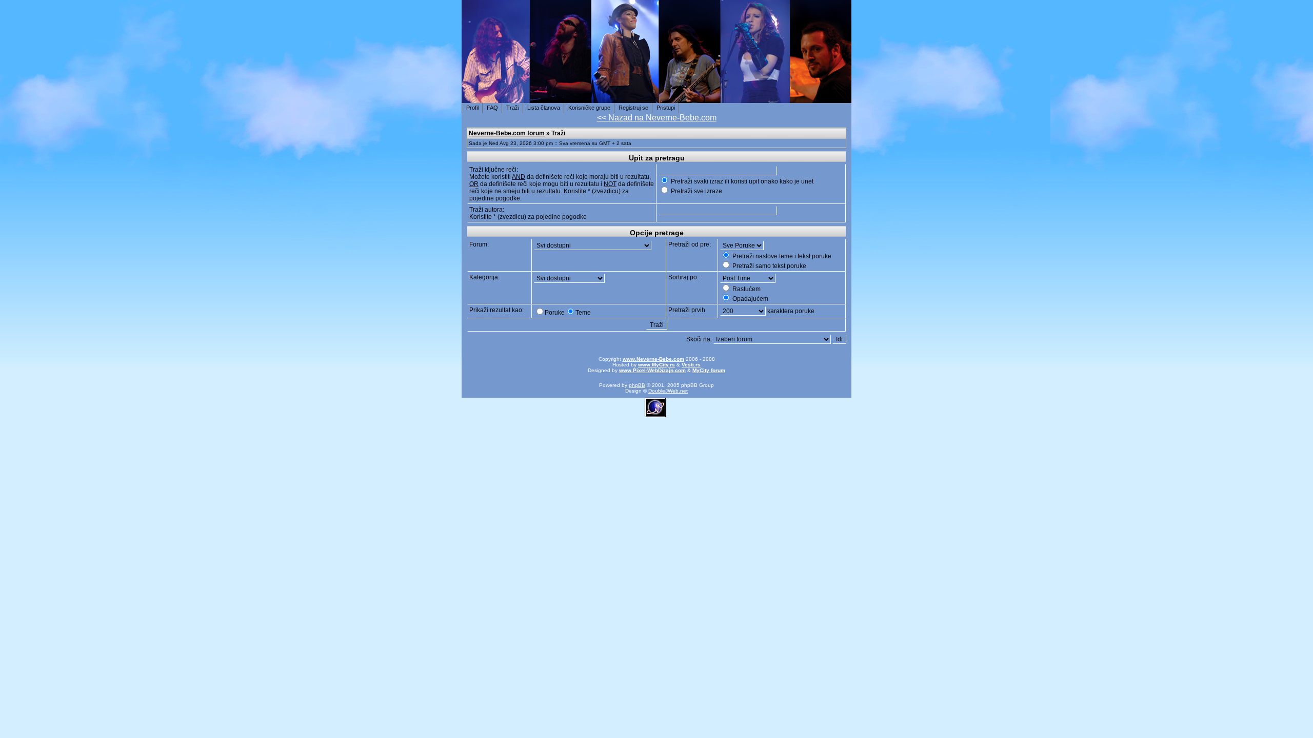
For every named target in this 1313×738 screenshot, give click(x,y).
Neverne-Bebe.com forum (507, 133)
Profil (472, 108)
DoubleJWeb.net (668, 391)
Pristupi (665, 108)
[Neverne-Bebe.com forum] (656, 97)
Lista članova (543, 108)
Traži (512, 108)
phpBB (637, 385)
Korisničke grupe (589, 108)
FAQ (492, 108)
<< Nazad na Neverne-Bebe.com (657, 117)
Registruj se (633, 108)
